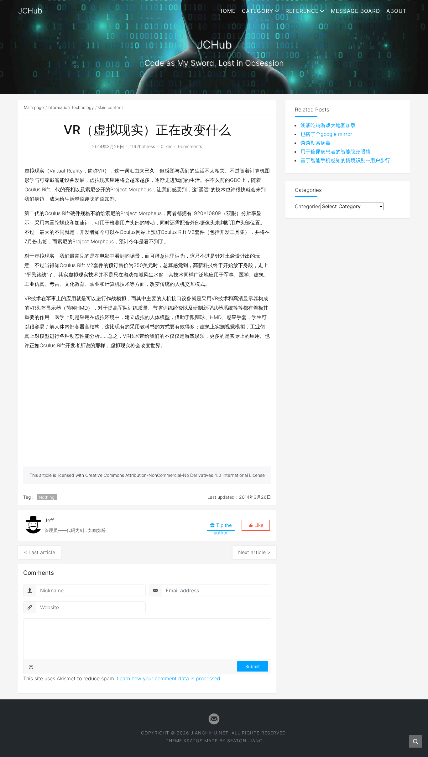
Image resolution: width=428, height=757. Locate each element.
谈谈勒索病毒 (315, 143)
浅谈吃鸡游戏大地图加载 (328, 125)
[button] (256, 525)
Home (227, 11)
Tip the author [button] (223, 526)
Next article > (254, 552)
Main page (34, 107)
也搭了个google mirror (326, 134)
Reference (302, 11)
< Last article (39, 552)
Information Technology (71, 107)
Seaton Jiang (245, 740)
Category (257, 11)
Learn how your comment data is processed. (169, 678)
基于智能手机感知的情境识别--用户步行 (345, 160)
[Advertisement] (147, 419)
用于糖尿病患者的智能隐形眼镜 (335, 151)
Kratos (193, 740)
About (396, 11)
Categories (308, 206)
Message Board (355, 11)
